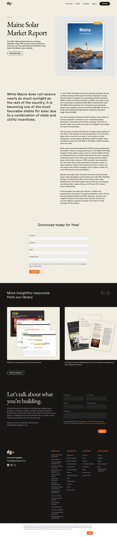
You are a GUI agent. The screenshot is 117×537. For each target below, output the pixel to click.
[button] (69, 4)
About (94, 3)
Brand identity (55, 459)
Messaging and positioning (55, 492)
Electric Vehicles (72, 461)
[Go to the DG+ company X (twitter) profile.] (15, 465)
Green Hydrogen (72, 469)
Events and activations (54, 479)
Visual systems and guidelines (57, 513)
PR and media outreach (55, 503)
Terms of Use (86, 475)
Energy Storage (71, 464)
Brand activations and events (56, 455)
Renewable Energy (72, 475)
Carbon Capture (72, 458)
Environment (71, 466)
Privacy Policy (68, 529)
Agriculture (70, 455)
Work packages (102, 464)
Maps (99, 461)
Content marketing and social (57, 467)
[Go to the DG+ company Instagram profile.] (11, 465)
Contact (84, 455)
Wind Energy (71, 489)
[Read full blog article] (33, 337)
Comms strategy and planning (56, 462)
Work (78, 3)
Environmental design (55, 475)
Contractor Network (88, 464)
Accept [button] (89, 533)
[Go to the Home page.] (10, 4)
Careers (84, 461)
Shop (83, 469)
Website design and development (57, 517)
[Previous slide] (103, 293)
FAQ (99, 466)
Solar (68, 478)
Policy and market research (56, 499)
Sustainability (71, 481)
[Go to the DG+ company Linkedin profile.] (8, 465)
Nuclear (69, 472)
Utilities (69, 484)
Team (83, 458)
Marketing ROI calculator (102, 470)
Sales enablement (56, 507)
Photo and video (56, 495)
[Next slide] (108, 293)
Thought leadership (57, 510)
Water (68, 487)
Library (100, 455)
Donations (85, 466)
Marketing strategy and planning (57, 487)
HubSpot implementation (56, 483)
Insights (86, 3)
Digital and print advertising (56, 471)
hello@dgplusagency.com (17, 425)
